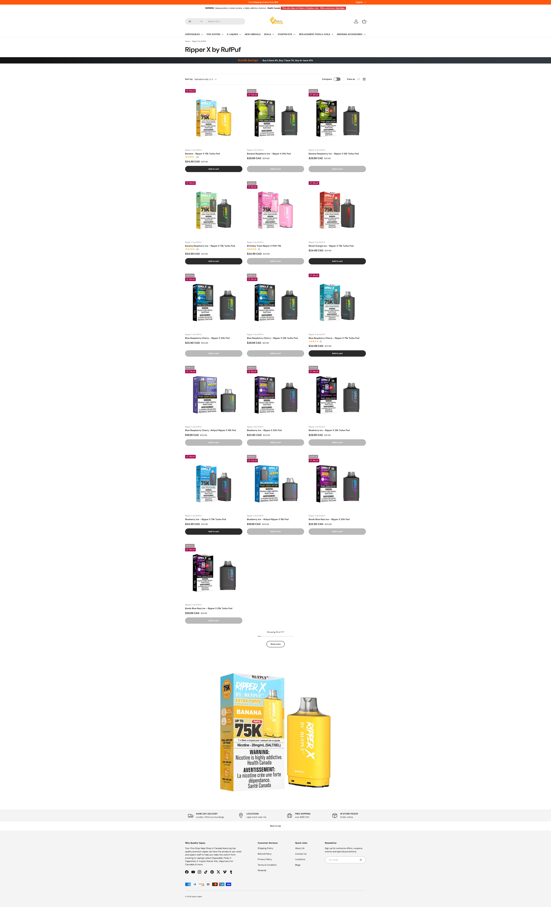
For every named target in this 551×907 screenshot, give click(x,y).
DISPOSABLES (192, 34)
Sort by (189, 79)
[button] (364, 21)
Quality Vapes (196, 897)
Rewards (262, 870)
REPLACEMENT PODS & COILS (314, 34)
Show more (275, 644)
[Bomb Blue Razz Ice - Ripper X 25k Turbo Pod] (213, 572)
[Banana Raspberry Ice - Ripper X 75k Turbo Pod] (213, 210)
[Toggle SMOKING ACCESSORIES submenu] (364, 34)
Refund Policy (264, 853)
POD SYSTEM (213, 34)
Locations (300, 859)
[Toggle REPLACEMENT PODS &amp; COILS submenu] (332, 34)
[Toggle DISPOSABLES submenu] (202, 34)
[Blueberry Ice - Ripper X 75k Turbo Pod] (213, 483)
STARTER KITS (285, 34)
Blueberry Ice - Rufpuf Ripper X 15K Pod (268, 519)
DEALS (267, 34)
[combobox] (215, 21)
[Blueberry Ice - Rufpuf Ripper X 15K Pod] (275, 483)
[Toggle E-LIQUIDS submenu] (240, 34)
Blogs (297, 864)
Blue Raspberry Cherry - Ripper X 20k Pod (207, 338)
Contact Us (301, 853)
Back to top (275, 826)
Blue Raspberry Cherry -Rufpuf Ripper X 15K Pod (210, 430)
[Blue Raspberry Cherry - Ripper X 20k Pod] (213, 302)
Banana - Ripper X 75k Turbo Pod (202, 153)
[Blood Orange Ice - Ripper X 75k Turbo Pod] (337, 210)
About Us (299, 848)
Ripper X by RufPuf (199, 41)
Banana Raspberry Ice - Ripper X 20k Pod (269, 153)
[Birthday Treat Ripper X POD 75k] (275, 210)
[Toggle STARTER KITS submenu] (294, 34)
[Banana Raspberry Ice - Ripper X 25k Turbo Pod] (337, 117)
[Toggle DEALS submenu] (273, 34)
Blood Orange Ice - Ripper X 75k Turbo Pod (331, 245)
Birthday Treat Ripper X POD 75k (264, 245)
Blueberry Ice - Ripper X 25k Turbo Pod (329, 430)
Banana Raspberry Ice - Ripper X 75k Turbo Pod (210, 245)
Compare (327, 79)
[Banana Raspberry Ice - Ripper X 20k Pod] (275, 117)
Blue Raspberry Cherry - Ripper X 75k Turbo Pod (334, 338)
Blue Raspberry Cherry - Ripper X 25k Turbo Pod (272, 338)
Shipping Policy (265, 848)
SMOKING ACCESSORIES (349, 34)
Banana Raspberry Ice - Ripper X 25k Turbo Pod (334, 153)
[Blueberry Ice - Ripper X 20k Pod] (275, 394)
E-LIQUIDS (232, 34)
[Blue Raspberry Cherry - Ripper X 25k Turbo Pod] (275, 302)
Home (187, 41)
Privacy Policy (265, 859)
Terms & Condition (267, 864)
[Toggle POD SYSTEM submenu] (222, 34)
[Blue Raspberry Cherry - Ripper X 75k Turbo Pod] (337, 302)
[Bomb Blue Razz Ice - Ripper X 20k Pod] (337, 483)
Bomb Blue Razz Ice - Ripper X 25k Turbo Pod (208, 608)
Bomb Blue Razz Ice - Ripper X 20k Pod (329, 519)
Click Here (340, 8)
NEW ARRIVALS (253, 34)
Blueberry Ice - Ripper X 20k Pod (264, 430)
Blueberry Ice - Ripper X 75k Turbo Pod (205, 519)
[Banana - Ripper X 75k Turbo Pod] (213, 117)
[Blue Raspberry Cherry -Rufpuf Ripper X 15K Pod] (213, 394)
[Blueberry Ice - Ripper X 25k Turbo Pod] (337, 394)
